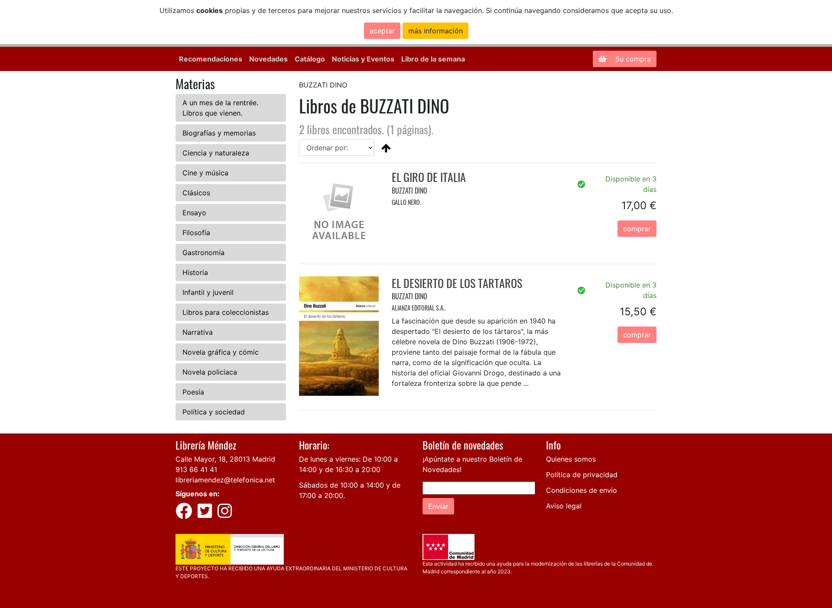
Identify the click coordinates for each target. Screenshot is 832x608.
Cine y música (205, 172)
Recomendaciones (210, 59)
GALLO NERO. (406, 202)
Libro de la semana (433, 59)
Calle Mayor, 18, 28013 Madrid (225, 459)
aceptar (382, 30)
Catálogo (310, 59)
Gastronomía (203, 252)
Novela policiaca (209, 372)
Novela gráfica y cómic (220, 352)
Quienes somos (571, 459)
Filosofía (196, 232)
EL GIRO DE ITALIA (429, 176)
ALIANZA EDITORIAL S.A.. (419, 307)
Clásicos (196, 192)
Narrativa (197, 332)
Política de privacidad (582, 474)
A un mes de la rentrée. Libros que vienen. (220, 107)
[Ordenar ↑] (386, 147)
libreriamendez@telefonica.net (225, 479)
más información (435, 30)
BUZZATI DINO (409, 190)
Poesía (193, 392)
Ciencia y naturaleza (215, 153)
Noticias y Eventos (363, 59)
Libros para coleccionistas (225, 312)
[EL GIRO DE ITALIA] (339, 209)
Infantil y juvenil (208, 292)
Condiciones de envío (581, 490)
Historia (195, 272)
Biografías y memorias (219, 133)
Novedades (268, 59)
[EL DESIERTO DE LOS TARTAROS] (339, 335)
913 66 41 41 (196, 469)
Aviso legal (564, 505)
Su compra (632, 59)
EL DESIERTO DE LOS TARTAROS (457, 283)
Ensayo (194, 212)
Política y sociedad (213, 411)
